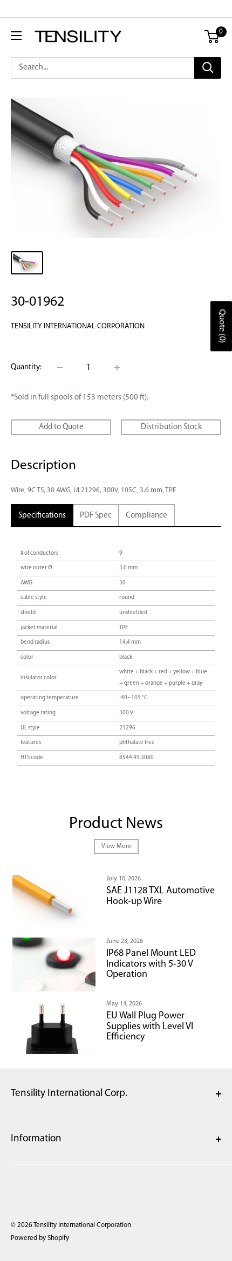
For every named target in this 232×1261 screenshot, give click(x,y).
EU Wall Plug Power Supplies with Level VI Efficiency (149, 1027)
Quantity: (26, 367)
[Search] (207, 68)
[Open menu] (16, 35)
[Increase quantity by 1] (117, 367)
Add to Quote (61, 427)
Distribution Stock (171, 427)
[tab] (42, 515)
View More (116, 846)
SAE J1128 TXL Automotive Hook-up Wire (160, 896)
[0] (212, 36)
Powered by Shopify (40, 1238)
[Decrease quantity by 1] (60, 367)
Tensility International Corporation (78, 326)
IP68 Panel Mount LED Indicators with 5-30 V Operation (151, 964)
